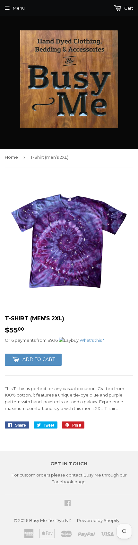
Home (11, 157)
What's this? (92, 340)
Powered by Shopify (98, 520)
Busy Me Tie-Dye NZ (50, 520)
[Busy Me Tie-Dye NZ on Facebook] (67, 503)
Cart (128, 8)
